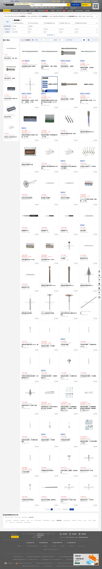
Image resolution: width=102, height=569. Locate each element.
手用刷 (89, 520)
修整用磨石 (22, 520)
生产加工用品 (16, 13)
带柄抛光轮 (74, 520)
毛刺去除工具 (12, 522)
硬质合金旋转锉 (66, 520)
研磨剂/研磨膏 (19, 522)
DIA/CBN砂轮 (8, 520)
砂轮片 (28, 520)
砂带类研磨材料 (46, 520)
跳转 (72, 509)
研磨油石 (94, 520)
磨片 (32, 520)
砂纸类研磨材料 (38, 520)
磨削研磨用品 (23, 13)
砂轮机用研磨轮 (27, 522)
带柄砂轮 (53, 520)
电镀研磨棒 (59, 520)
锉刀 (6, 522)
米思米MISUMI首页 (7, 13)
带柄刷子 (80, 520)
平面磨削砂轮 (16, 520)
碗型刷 (85, 520)
